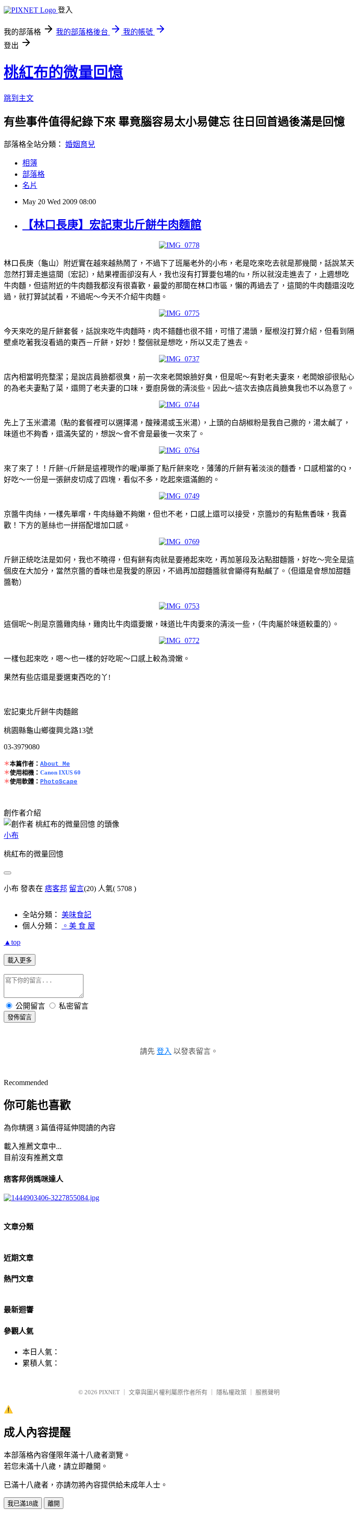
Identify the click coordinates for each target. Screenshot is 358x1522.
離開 (54, 1503)
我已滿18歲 (22, 1503)
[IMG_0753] (179, 606)
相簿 (29, 163)
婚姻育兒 (80, 144)
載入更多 (19, 960)
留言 (76, 888)
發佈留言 (19, 1017)
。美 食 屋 (78, 926)
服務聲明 (267, 1392)
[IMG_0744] (179, 404)
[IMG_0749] (179, 496)
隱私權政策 (231, 1392)
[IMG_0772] (179, 640)
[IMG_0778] (179, 245)
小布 (11, 835)
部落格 (33, 174)
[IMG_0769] (179, 542)
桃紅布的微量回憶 (63, 72)
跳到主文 (19, 98)
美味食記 (76, 915)
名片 (29, 185)
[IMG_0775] (179, 313)
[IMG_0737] (179, 359)
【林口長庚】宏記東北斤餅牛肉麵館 (111, 225)
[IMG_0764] (179, 450)
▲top (12, 942)
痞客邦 (56, 888)
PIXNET (109, 1392)
